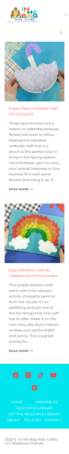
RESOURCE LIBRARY (34, 408)
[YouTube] (53, 375)
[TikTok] (41, 375)
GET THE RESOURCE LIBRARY (34, 414)
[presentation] (34, 71)
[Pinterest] (34, 388)
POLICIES (32, 420)
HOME (17, 402)
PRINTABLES (47, 402)
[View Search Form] (61, 33)
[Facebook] (16, 375)
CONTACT (53, 420)
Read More (21, 189)
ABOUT (13, 420)
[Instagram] (28, 375)
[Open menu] (65, 14)
